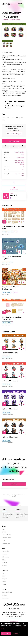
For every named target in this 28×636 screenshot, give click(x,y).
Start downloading (6, 534)
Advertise (4, 562)
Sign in (20, 3)
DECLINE (15, 633)
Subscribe (14, 484)
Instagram (4, 578)
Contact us (4, 565)
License (4, 559)
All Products (5, 19)
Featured (15, 292)
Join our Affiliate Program (14, 133)
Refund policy (5, 556)
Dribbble (4, 573)
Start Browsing (14, 621)
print (8, 117)
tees (12, 117)
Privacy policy (5, 551)
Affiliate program (6, 543)
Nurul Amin (13, 195)
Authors (4, 532)
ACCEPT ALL (5, 633)
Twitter (3, 576)
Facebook (4, 581)
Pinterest (4, 584)
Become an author (6, 537)
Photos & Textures (15, 19)
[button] (24, 4)
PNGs (17, 117)
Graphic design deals (7, 592)
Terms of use (5, 554)
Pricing (3, 540)
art (3, 117)
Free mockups (5, 598)
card (22, 117)
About (3, 529)
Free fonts (4, 595)
